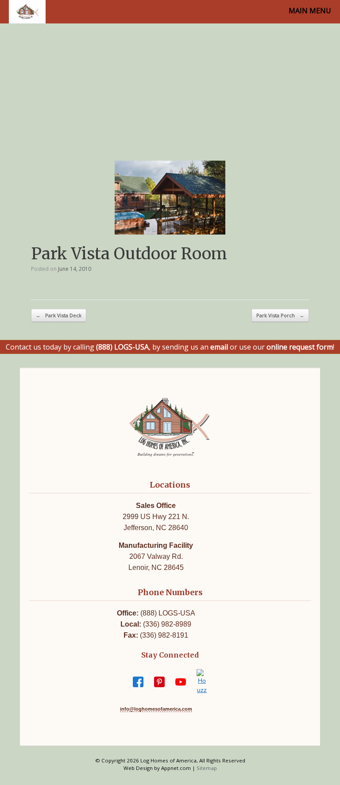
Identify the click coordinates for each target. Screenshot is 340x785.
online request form (300, 347)
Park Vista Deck (58, 315)
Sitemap (207, 768)
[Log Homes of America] (27, 11)
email (219, 347)
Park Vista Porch (280, 315)
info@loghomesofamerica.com (156, 709)
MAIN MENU (310, 10)
